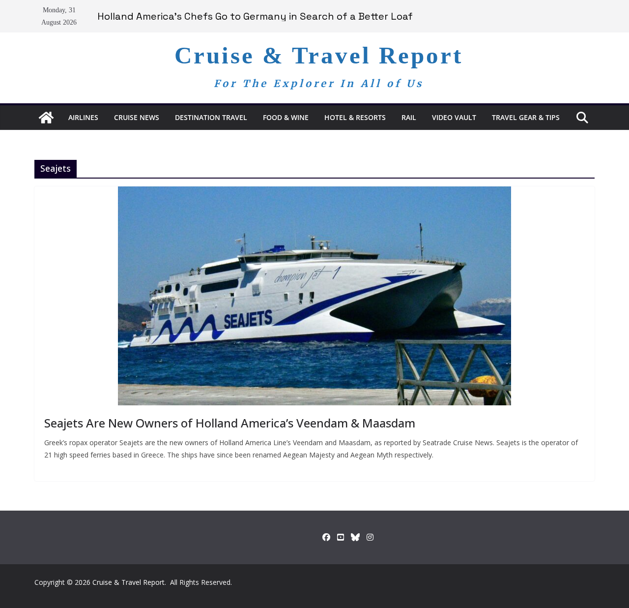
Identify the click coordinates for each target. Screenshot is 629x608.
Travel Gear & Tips (526, 117)
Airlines (83, 117)
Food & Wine (286, 117)
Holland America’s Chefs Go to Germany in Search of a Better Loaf (255, 16)
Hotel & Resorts (355, 117)
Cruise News (136, 117)
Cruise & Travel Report (318, 55)
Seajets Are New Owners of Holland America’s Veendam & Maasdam (229, 423)
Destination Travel (211, 117)
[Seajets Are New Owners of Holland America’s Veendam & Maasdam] (314, 295)
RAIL (408, 117)
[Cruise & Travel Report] (46, 117)
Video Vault (454, 117)
